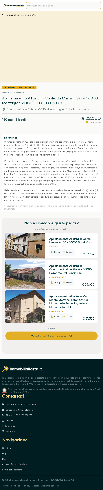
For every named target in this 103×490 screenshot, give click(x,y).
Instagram (10, 431)
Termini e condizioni (11, 485)
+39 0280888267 (23, 415)
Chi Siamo (7, 448)
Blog (4, 459)
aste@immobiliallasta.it (24, 409)
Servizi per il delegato (12, 469)
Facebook (10, 426)
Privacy (26, 485)
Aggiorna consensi (50, 485)
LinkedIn (10, 420)
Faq (4, 453)
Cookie (35, 485)
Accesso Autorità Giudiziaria (15, 464)
